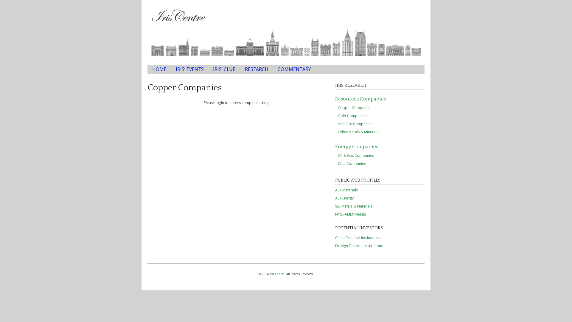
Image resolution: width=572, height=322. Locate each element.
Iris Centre (277, 274)
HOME (159, 69)
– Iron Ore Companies (353, 123)
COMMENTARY (294, 69)
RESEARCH (256, 69)
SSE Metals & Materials (353, 206)
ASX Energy (344, 198)
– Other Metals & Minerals (356, 131)
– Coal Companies (350, 163)
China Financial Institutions (357, 237)
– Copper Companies (353, 107)
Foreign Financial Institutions (359, 245)
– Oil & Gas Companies (354, 155)
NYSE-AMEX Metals (350, 214)
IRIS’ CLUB (224, 69)
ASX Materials (346, 190)
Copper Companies (184, 87)
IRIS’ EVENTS (190, 69)
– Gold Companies (350, 115)
